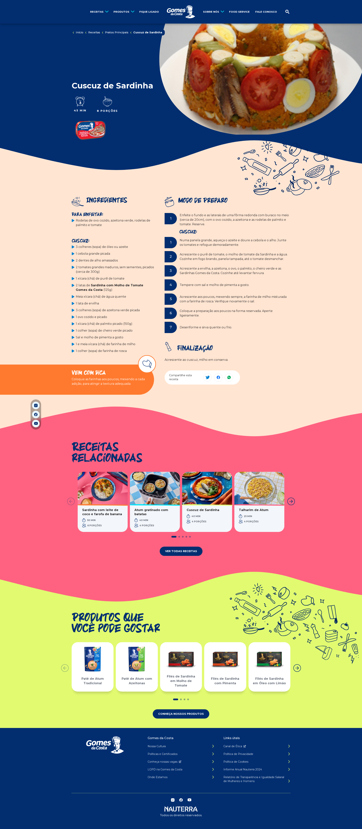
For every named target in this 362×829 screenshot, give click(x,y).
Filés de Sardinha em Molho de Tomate (181, 681)
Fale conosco (266, 11)
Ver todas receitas (181, 551)
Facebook (36, 414)
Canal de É (232, 746)
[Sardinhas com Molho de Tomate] (90, 130)
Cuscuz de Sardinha (203, 510)
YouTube (36, 423)
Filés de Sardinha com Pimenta (225, 681)
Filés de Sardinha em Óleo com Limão (269, 681)
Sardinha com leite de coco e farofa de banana (102, 512)
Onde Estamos (157, 777)
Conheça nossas (162, 761)
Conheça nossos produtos (181, 714)
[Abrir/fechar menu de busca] (287, 11)
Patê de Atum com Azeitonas (137, 681)
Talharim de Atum (253, 510)
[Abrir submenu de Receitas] (107, 11)
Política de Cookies (235, 761)
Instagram (36, 405)
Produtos (121, 11)
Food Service (239, 11)
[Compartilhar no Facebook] (218, 377)
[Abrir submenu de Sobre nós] (222, 11)
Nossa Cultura (157, 746)
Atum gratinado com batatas (151, 512)
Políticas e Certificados (162, 754)
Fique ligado (149, 11)
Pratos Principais (116, 32)
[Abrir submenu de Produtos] (132, 11)
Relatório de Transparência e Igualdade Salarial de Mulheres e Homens (253, 779)
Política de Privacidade (238, 754)
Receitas (97, 11)
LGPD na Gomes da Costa (165, 769)
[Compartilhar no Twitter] (207, 377)
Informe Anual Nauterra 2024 (242, 769)
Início (79, 32)
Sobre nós (211, 11)
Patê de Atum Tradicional (92, 681)
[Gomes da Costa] (181, 11)
